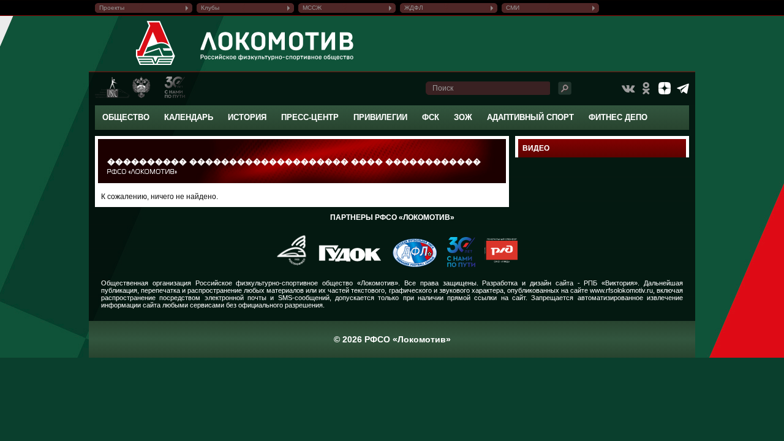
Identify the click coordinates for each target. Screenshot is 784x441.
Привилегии (380, 117)
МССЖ (312, 7)
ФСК (430, 117)
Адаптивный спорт (530, 117)
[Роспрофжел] (287, 264)
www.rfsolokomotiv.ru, (622, 290)
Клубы (210, 7)
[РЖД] (496, 264)
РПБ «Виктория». (611, 283)
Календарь (188, 117)
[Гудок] (345, 264)
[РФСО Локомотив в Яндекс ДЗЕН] (664, 88)
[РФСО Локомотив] (156, 65)
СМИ (512, 7)
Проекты (111, 7)
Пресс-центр (310, 117)
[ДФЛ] (410, 264)
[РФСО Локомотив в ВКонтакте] (628, 88)
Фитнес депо (618, 117)
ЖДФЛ (413, 7)
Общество (125, 117)
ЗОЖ (463, 117)
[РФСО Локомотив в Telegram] (683, 88)
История (247, 117)
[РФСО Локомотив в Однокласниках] (646, 88)
